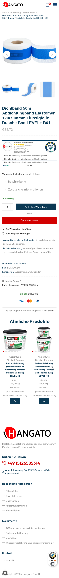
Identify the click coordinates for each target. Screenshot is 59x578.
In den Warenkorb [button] (15, 401)
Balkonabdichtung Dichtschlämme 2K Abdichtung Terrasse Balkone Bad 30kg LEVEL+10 (44, 369)
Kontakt (10, 560)
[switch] (52, 564)
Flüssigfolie (12, 490)
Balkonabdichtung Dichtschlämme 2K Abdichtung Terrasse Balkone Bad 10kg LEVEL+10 (15, 369)
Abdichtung (15, 12)
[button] (48, 5)
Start (4, 12)
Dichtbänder (29, 12)
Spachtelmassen (14, 495)
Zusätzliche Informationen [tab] (25, 189)
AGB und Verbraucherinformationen (25, 528)
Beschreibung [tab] (17, 181)
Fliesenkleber (13, 510)
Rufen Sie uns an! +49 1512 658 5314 (20, 285)
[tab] (29, 182)
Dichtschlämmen (15, 360)
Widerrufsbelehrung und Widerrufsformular (30, 542)
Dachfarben (12, 500)
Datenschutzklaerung (17, 532)
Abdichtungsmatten (16, 505)
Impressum (11, 537)
